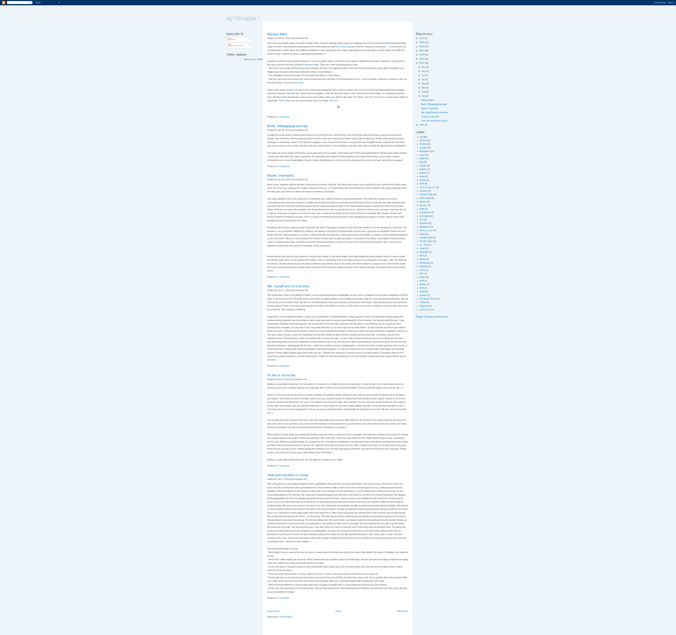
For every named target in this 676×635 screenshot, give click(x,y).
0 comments (283, 117)
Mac (422, 162)
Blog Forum (442, 317)
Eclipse (423, 173)
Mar (424, 88)
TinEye (423, 302)
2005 (422, 59)
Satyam (423, 295)
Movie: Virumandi (280, 175)
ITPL (422, 273)
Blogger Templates (425, 317)
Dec (424, 67)
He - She (424, 245)
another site (292, 90)
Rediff (422, 291)
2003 (422, 125)
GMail (422, 234)
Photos (423, 144)
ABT (422, 255)
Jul (423, 79)
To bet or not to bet (281, 375)
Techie (423, 140)
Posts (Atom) (286, 617)
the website (306, 64)
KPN (422, 281)
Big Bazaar (425, 263)
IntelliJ (423, 277)
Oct (423, 75)
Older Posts (402, 611)
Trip (421, 219)
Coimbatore (425, 212)
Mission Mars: (277, 34)
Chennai (424, 191)
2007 (422, 50)
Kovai (422, 176)
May (424, 83)
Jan (424, 96)
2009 (422, 42)
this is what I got (342, 46)
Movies (423, 201)
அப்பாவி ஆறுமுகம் (428, 187)
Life (421, 137)
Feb (424, 92)
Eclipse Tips (432, 11)
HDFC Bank (425, 198)
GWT (422, 183)
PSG (422, 288)
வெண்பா (423, 205)
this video (299, 82)
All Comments (237, 45)
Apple (422, 158)
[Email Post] (309, 38)
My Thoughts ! (242, 18)
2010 (422, 38)
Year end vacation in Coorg (287, 475)
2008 (422, 46)
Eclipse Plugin (426, 194)
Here (366, 97)
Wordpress (425, 227)
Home (338, 611)
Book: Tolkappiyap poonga (287, 126)
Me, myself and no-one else (288, 286)
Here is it (333, 100)
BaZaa (423, 259)
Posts (233, 39)
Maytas (423, 284)
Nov (424, 71)
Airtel (422, 209)
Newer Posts (273, 611)
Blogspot (424, 266)
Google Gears (426, 241)
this (283, 100)
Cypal (445, 11)
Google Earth (426, 237)
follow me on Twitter (253, 59)
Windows (424, 223)
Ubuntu (423, 165)
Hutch (422, 270)
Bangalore (425, 151)
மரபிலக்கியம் (425, 309)
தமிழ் (422, 155)
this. (385, 46)
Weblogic (424, 252)
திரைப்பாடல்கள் (426, 230)
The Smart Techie (428, 299)
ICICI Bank (425, 216)
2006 (422, 54)
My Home (399, 11)
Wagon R (424, 306)
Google (423, 147)
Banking (423, 169)
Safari (422, 248)
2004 (422, 63)
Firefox (423, 180)
